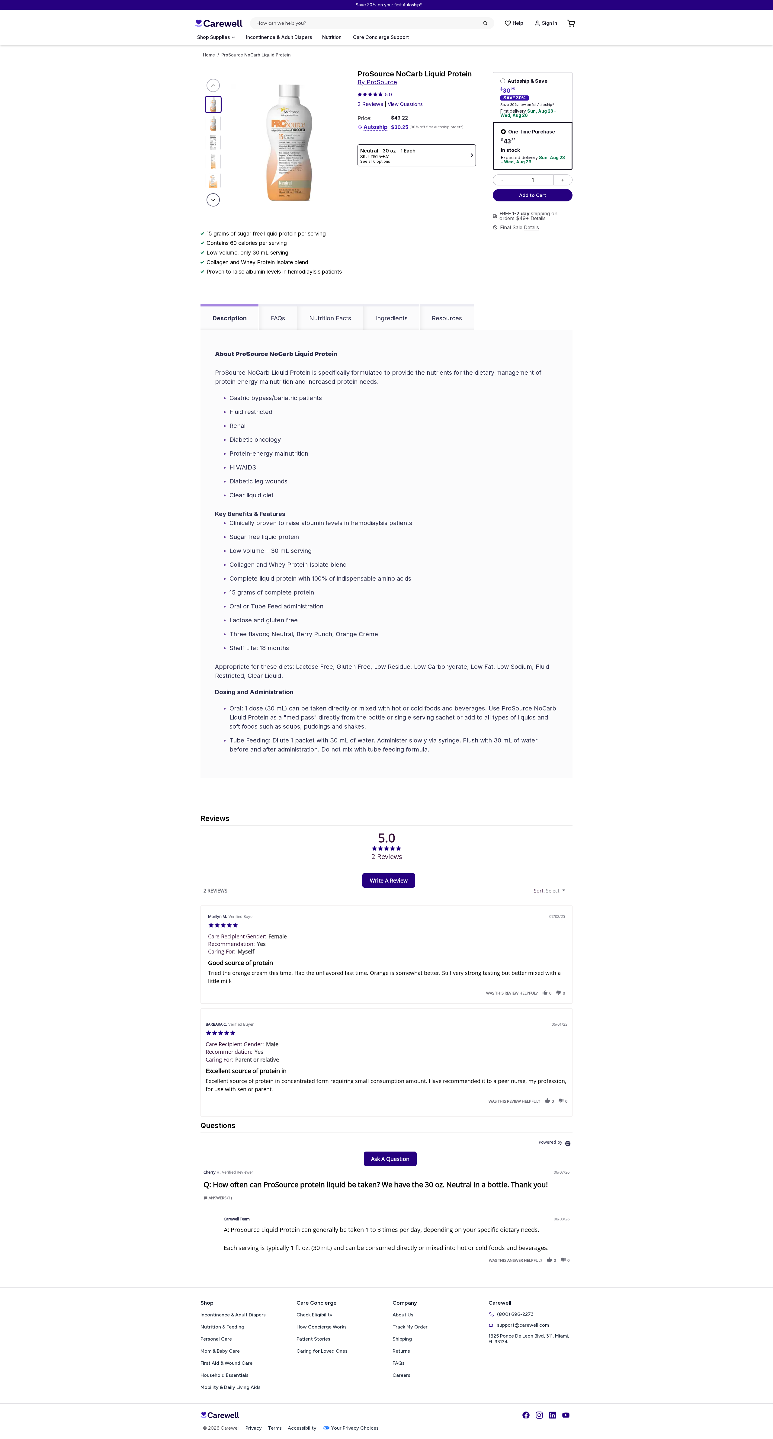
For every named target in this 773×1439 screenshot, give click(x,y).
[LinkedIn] (552, 1415)
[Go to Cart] (571, 23)
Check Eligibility (314, 1315)
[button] (545, 993)
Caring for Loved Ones (322, 1351)
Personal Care (216, 1339)
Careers (401, 1375)
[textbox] (568, 893)
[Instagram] (539, 1415)
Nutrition (332, 37)
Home (209, 55)
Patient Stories (313, 1339)
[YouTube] (566, 1415)
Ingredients (391, 318)
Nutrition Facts (330, 318)
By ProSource (377, 82)
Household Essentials (224, 1375)
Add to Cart (532, 195)
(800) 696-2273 (515, 1314)
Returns (401, 1351)
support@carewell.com (523, 1325)
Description (230, 318)
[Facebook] (526, 1415)
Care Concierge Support (381, 37)
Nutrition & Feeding (222, 1327)
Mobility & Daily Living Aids (230, 1387)
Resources (447, 318)
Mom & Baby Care (220, 1351)
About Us (403, 1315)
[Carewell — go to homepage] (218, 23)
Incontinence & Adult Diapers (279, 37)
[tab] (388, 880)
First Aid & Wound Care (226, 1363)
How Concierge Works (322, 1327)
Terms (275, 1428)
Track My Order (410, 1327)
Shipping (402, 1339)
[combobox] (550, 891)
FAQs (278, 318)
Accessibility (302, 1428)
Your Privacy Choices (355, 1428)
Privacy (253, 1428)
